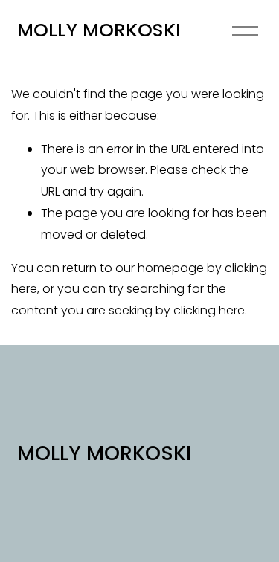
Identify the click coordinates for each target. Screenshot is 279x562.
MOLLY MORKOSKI (99, 30)
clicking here (209, 310)
